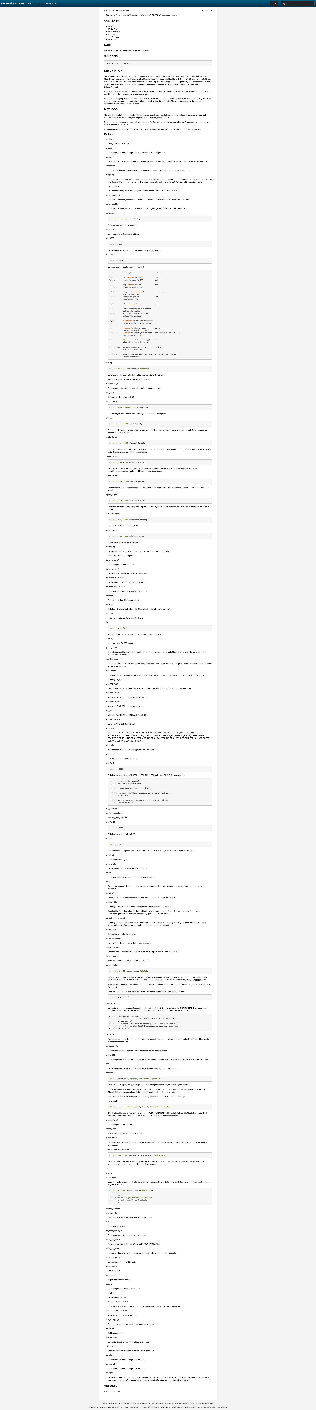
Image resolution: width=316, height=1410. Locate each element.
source (121, 10)
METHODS (112, 34)
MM (169, 78)
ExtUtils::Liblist (171, 208)
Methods (115, 36)
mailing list (176, 1407)
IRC (184, 1407)
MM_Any (144, 129)
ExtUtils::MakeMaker (177, 76)
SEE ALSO (112, 39)
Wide (274, 3)
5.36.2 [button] (30, 3)
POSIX (115, 1217)
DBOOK (132, 1403)
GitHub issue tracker (159, 1403)
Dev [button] (38, 3)
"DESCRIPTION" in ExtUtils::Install (194, 1059)
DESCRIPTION (114, 31)
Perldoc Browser (15, 3)
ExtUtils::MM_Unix (111, 10)
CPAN (126, 10)
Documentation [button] (51, 3)
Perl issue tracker (165, 1407)
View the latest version (168, 15)
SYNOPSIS (112, 29)
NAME (110, 26)
